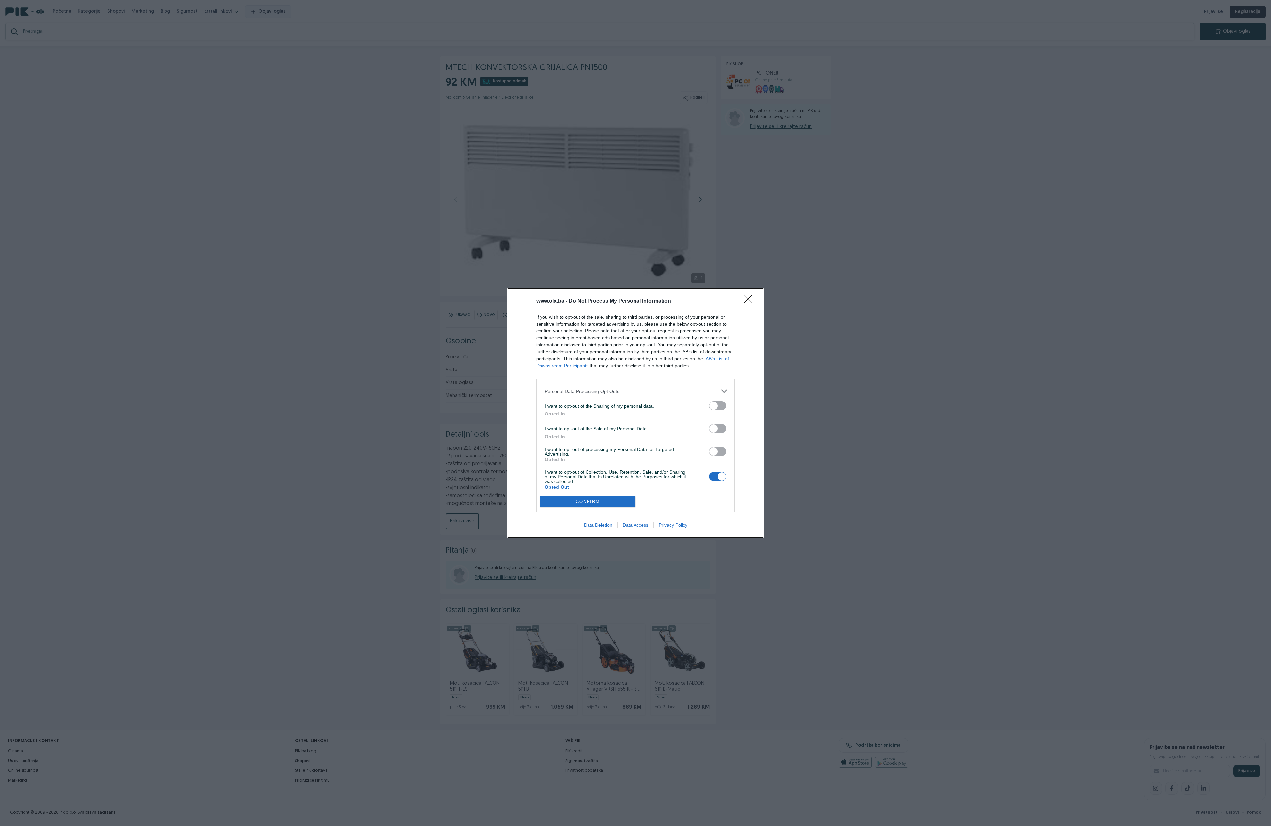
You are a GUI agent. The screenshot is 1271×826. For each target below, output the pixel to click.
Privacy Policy (673, 525)
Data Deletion (598, 525)
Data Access (635, 525)
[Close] (750, 301)
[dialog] (635, 413)
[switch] (717, 405)
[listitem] (635, 391)
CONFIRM (588, 501)
